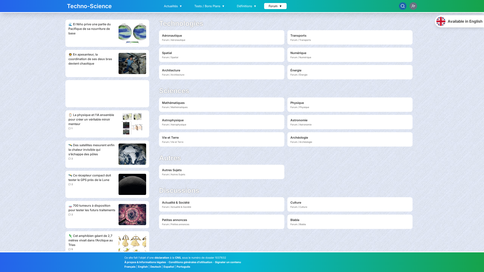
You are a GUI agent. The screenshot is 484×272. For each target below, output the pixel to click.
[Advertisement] (107, 93)
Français (130, 266)
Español (169, 266)
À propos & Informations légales (145, 262)
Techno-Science (89, 6)
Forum (275, 6)
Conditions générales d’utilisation (190, 262)
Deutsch (155, 266)
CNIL (178, 257)
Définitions (247, 6)
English (143, 266)
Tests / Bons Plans (209, 6)
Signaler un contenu (228, 262)
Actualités (173, 6)
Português (183, 266)
